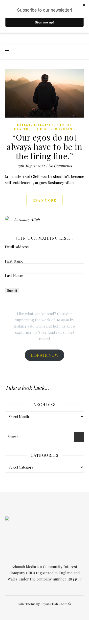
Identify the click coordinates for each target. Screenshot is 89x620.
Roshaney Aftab (27, 219)
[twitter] (39, 611)
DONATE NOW (44, 355)
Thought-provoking (53, 129)
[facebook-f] (31, 611)
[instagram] (46, 611)
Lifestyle (44, 125)
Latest (24, 125)
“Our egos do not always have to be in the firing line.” (44, 146)
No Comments (60, 165)
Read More (44, 200)
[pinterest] (53, 611)
